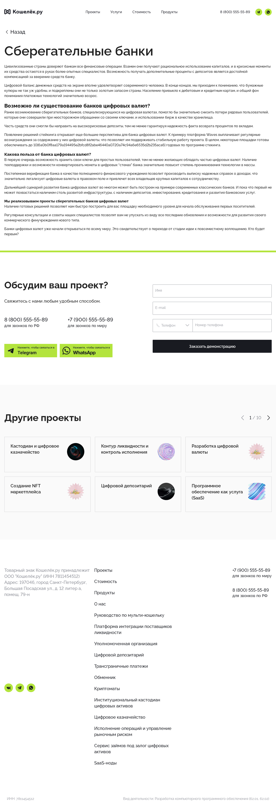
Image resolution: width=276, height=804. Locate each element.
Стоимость (105, 581)
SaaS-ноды (105, 763)
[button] (173, 325)
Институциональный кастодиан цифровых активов (127, 703)
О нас (100, 604)
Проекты (103, 570)
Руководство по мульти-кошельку (129, 615)
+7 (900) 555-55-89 (90, 319)
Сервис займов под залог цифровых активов (131, 748)
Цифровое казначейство (119, 717)
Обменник (105, 677)
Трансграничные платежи (121, 666)
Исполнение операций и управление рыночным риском (132, 731)
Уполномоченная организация (125, 643)
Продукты (104, 592)
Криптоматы (107, 688)
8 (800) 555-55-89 (235, 12)
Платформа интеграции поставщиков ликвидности (133, 629)
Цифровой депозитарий (119, 655)
